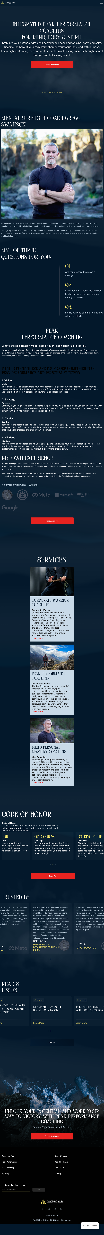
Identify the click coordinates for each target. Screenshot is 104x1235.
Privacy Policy (52, 1216)
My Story (5, 1173)
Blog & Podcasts (61, 1162)
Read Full (53, 876)
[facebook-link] (43, 1210)
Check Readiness (52, 64)
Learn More (38, 1023)
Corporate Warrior (9, 1156)
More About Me (52, 521)
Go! (39, 1189)
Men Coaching (8, 1168)
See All (52, 1042)
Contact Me (59, 1168)
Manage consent (90, 1225)
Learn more (37, 638)
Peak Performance (9, 1162)
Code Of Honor (61, 1156)
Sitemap (58, 1173)
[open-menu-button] (101, 3)
